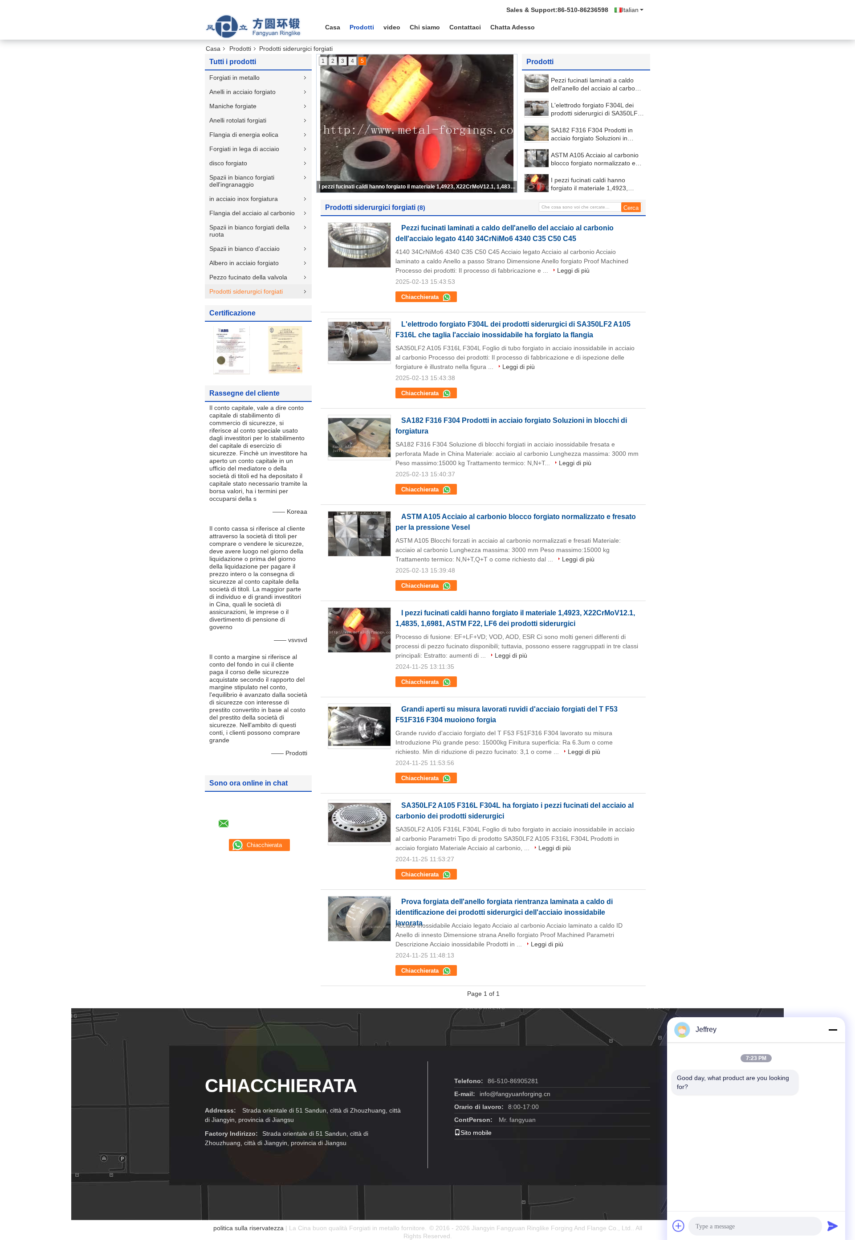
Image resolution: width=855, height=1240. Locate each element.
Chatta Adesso (512, 27)
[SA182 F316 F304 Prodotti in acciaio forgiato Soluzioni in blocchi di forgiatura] (537, 133)
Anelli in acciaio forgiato (242, 91)
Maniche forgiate (232, 106)
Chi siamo (425, 27)
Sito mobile (476, 1132)
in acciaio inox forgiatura (243, 198)
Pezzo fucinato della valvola (248, 277)
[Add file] (678, 1226)
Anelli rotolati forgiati (237, 120)
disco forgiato (228, 163)
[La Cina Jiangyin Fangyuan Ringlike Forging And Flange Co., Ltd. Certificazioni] (231, 349)
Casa (332, 27)
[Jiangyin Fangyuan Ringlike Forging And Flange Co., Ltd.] (254, 26)
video (391, 27)
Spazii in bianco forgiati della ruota (249, 231)
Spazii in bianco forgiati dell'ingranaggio (241, 181)
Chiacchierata (420, 297)
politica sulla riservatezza (248, 1228)
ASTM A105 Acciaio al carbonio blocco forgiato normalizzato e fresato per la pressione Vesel (595, 159)
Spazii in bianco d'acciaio (244, 248)
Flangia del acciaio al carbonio (253, 213)
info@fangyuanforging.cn (515, 1093)
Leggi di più (573, 270)
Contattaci (465, 27)
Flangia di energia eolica (243, 134)
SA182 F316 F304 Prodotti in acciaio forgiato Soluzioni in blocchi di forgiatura (592, 134)
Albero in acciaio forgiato (244, 262)
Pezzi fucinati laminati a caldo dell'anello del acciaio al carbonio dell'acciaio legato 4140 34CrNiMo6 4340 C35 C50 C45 (597, 84)
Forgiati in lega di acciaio (244, 148)
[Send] (833, 1226)
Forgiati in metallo (234, 77)
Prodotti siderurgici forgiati (246, 291)
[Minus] (832, 1029)
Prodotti (362, 27)
